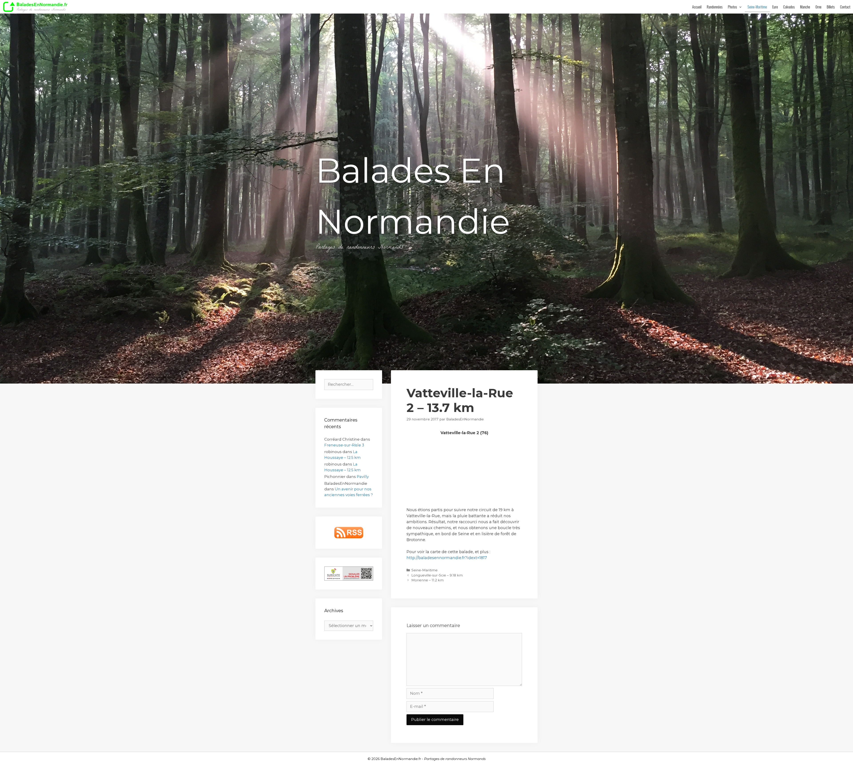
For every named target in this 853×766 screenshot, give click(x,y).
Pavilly (363, 476)
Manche (805, 7)
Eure (775, 7)
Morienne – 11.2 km (427, 580)
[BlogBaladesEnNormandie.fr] (36, 6)
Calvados (789, 7)
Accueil (697, 7)
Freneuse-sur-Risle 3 (344, 445)
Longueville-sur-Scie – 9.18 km (437, 575)
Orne (818, 7)
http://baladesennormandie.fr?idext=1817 (447, 557)
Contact (845, 7)
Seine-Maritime (757, 7)
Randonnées (715, 7)
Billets (831, 7)
